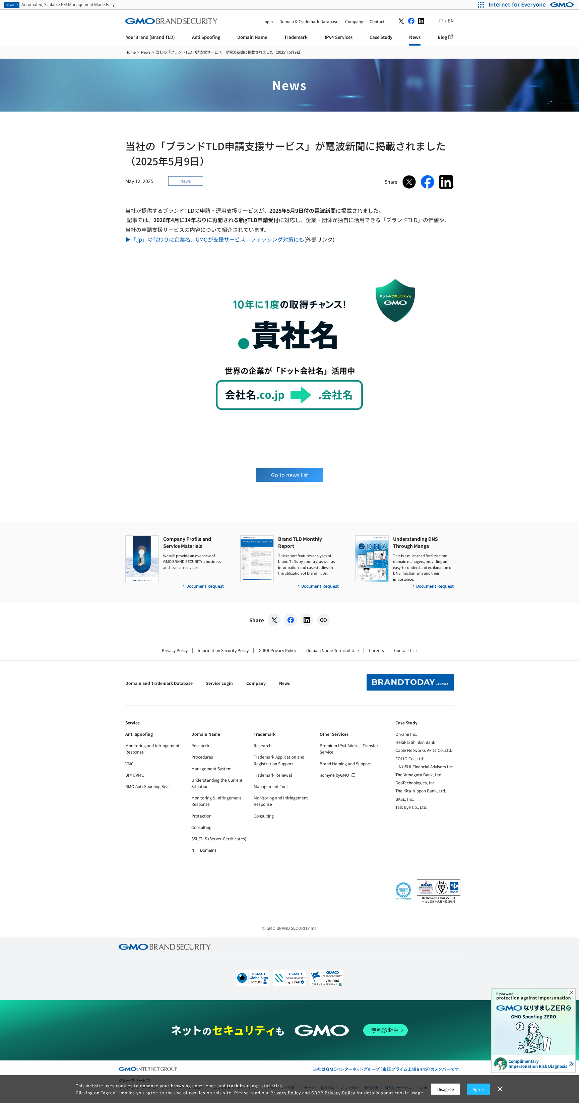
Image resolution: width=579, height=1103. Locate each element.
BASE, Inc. (404, 799)
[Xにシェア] (274, 619)
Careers (376, 650)
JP (440, 20)
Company (256, 683)
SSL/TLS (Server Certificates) (218, 838)
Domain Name (205, 734)
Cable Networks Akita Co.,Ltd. (423, 750)
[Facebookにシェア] (290, 619)
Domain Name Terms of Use (332, 650)
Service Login (219, 683)
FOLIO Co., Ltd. (409, 758)
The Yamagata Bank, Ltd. (418, 774)
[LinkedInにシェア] (307, 619)
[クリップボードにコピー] (323, 619)
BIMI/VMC (134, 775)
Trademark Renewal (273, 775)
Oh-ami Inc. (406, 734)
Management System (211, 768)
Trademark (264, 734)
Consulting (201, 827)
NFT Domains (203, 850)
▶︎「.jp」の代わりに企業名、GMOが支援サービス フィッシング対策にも (214, 239)
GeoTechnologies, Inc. (415, 782)
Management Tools (272, 786)
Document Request (205, 586)
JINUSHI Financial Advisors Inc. (424, 766)
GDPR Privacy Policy (277, 650)
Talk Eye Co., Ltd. (411, 807)
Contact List (405, 650)
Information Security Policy (223, 650)
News (284, 683)
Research (200, 745)
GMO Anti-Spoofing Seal (147, 786)
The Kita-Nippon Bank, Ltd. (420, 790)
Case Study (406, 722)
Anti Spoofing (139, 734)
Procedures (202, 757)
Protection (201, 816)
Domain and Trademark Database (159, 683)
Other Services (334, 734)
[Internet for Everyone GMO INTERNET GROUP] (532, 4)
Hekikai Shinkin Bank (415, 742)
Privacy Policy (175, 650)
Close (571, 992)
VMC (129, 763)
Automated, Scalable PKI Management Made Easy (60, 4)
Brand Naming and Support (345, 763)
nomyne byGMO (334, 775)
